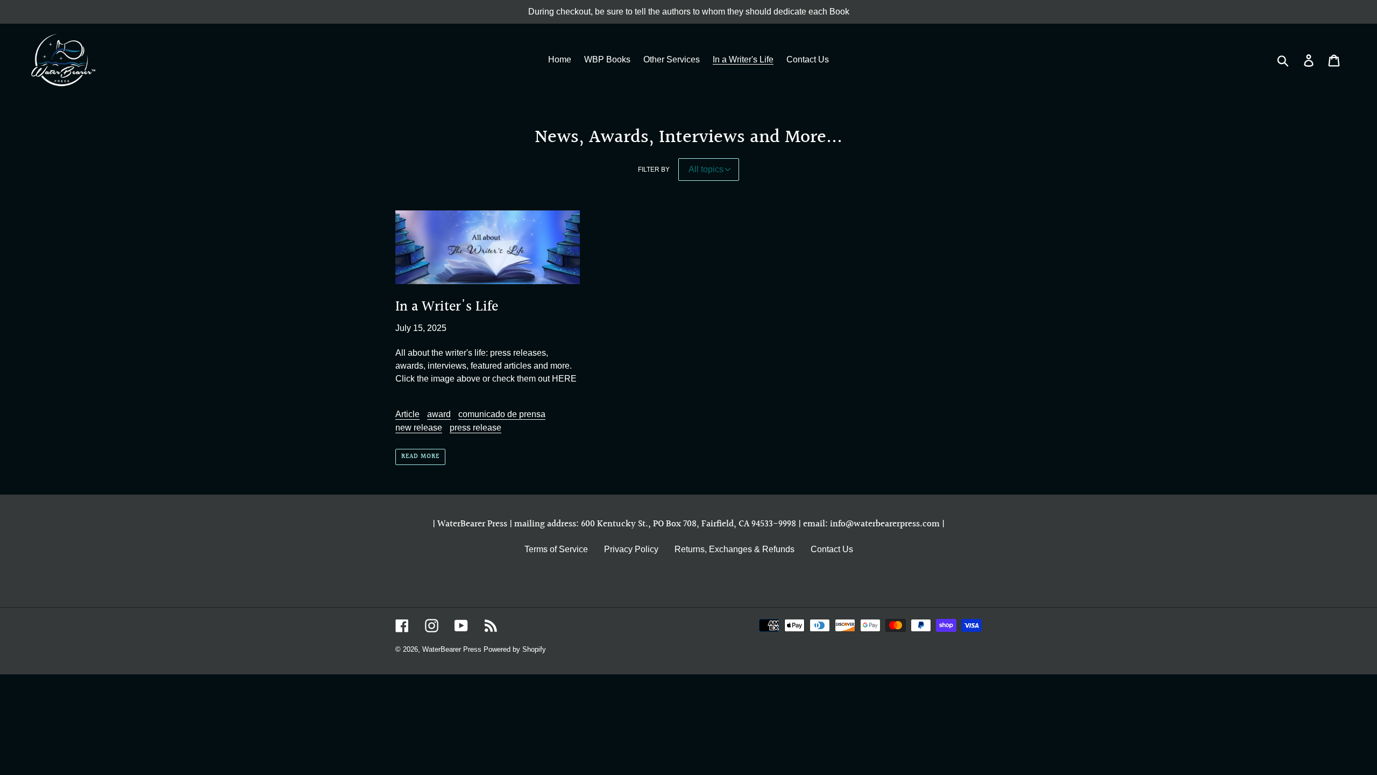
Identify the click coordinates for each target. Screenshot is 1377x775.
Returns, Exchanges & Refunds (734, 549)
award (439, 414)
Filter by (654, 169)
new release (418, 427)
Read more (420, 457)
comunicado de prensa (501, 414)
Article (407, 414)
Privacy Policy (631, 549)
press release (475, 427)
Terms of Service (556, 549)
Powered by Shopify (515, 649)
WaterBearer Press (451, 649)
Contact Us (832, 549)
